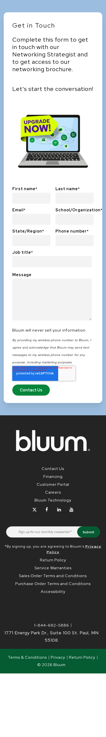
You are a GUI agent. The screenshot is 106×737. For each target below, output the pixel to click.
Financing (53, 476)
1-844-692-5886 (51, 625)
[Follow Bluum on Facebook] (46, 509)
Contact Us (53, 468)
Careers (53, 492)
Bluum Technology (53, 500)
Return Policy (53, 560)
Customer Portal (53, 484)
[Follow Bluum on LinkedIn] (59, 509)
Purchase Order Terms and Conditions (53, 583)
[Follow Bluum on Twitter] (34, 509)
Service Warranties (53, 567)
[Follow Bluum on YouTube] (71, 509)
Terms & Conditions (27, 657)
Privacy (58, 657)
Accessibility (53, 591)
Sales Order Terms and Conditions (53, 575)
